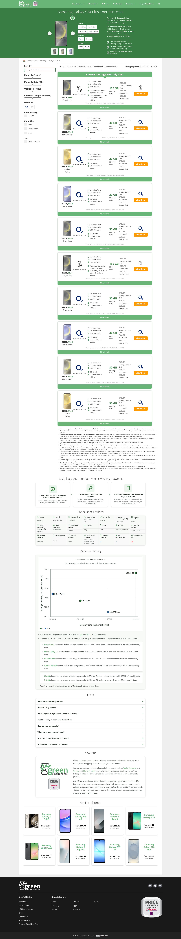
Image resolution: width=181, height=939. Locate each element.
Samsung (42, 61)
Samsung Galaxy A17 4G (114, 847)
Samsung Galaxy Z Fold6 (115, 816)
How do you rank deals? (48, 726)
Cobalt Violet (83, 31)
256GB (81, 47)
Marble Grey (92, 27)
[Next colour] (73, 33)
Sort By (28, 65)
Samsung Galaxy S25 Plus (149, 847)
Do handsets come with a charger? (52, 744)
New (30, 124)
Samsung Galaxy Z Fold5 (46, 816)
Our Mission (117, 4)
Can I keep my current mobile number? (54, 720)
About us (22, 902)
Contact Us (23, 916)
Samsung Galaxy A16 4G (80, 816)
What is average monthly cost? (50, 732)
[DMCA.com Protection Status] (102, 936)
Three (88, 635)
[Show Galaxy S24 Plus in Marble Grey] (62, 51)
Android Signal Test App (28, 924)
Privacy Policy (24, 920)
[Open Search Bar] (159, 4)
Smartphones (77, 4)
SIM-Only (105, 4)
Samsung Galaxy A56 (46, 846)
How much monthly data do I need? (53, 738)
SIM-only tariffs (89, 771)
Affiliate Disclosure (26, 909)
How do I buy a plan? (46, 707)
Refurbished (33, 128)
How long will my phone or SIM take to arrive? (57, 713)
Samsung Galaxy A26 (149, 816)
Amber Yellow (93, 31)
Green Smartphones (87, 936)
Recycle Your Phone (147, 4)
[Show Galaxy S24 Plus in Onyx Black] (54, 51)
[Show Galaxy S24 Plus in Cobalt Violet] (70, 51)
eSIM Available (34, 141)
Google (76, 771)
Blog (21, 913)
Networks (92, 4)
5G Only (31, 116)
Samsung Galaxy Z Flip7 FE (80, 847)
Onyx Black (82, 27)
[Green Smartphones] (25, 4)
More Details (104, 107)
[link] (105, 90)
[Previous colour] (50, 33)
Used (30, 133)
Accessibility (24, 905)
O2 (81, 635)
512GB (87, 47)
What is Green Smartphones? (50, 701)
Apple (125, 768)
